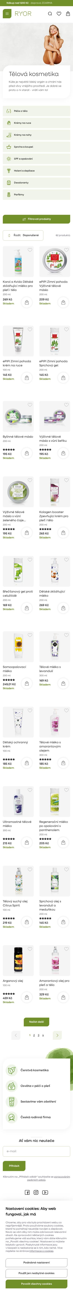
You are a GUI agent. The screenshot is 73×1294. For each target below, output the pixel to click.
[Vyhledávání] (50, 13)
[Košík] (68, 13)
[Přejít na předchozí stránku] (15, 1035)
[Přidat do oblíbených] (30, 250)
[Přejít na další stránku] (57, 1035)
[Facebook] (27, 1192)
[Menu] (7, 13)
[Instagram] (36, 1192)
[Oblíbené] (59, 13)
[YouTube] (45, 1192)
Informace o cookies (41, 1251)
